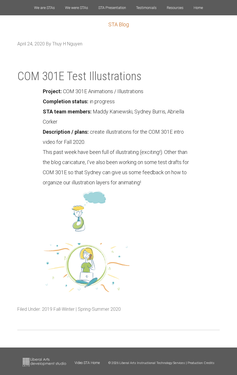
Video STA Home (87, 363)
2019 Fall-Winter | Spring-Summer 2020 (81, 309)
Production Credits (201, 363)
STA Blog (118, 24)
